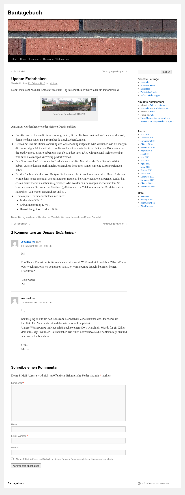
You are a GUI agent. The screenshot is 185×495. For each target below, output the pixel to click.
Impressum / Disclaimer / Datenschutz (49, 59)
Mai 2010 (145, 160)
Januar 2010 (146, 173)
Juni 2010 (145, 157)
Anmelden (145, 196)
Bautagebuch (25, 12)
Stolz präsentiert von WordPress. (155, 483)
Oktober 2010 (146, 144)
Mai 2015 (145, 134)
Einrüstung (145, 88)
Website (15, 447)
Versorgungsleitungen (114, 71)
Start (14, 59)
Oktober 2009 (146, 183)
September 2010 (147, 147)
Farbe (152, 111)
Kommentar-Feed (148, 202)
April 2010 (145, 163)
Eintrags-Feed (146, 199)
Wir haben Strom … (149, 85)
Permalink (97, 217)
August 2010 (146, 150)
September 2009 (147, 186)
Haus (23, 59)
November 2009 (147, 179)
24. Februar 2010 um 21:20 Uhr (36, 302)
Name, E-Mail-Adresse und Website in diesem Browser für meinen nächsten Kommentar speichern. (64, 458)
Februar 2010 (146, 170)
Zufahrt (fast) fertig (149, 91)
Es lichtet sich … (20, 71)
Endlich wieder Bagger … (152, 95)
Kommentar (17, 382)
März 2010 (145, 166)
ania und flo (146, 108)
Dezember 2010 (147, 137)
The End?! (145, 82)
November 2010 (147, 140)
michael (53, 83)
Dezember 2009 (147, 176)
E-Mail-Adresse (19, 435)
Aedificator (28, 241)
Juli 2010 (145, 153)
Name (15, 424)
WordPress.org (147, 205)
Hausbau (42, 217)
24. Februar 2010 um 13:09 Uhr (36, 245)
